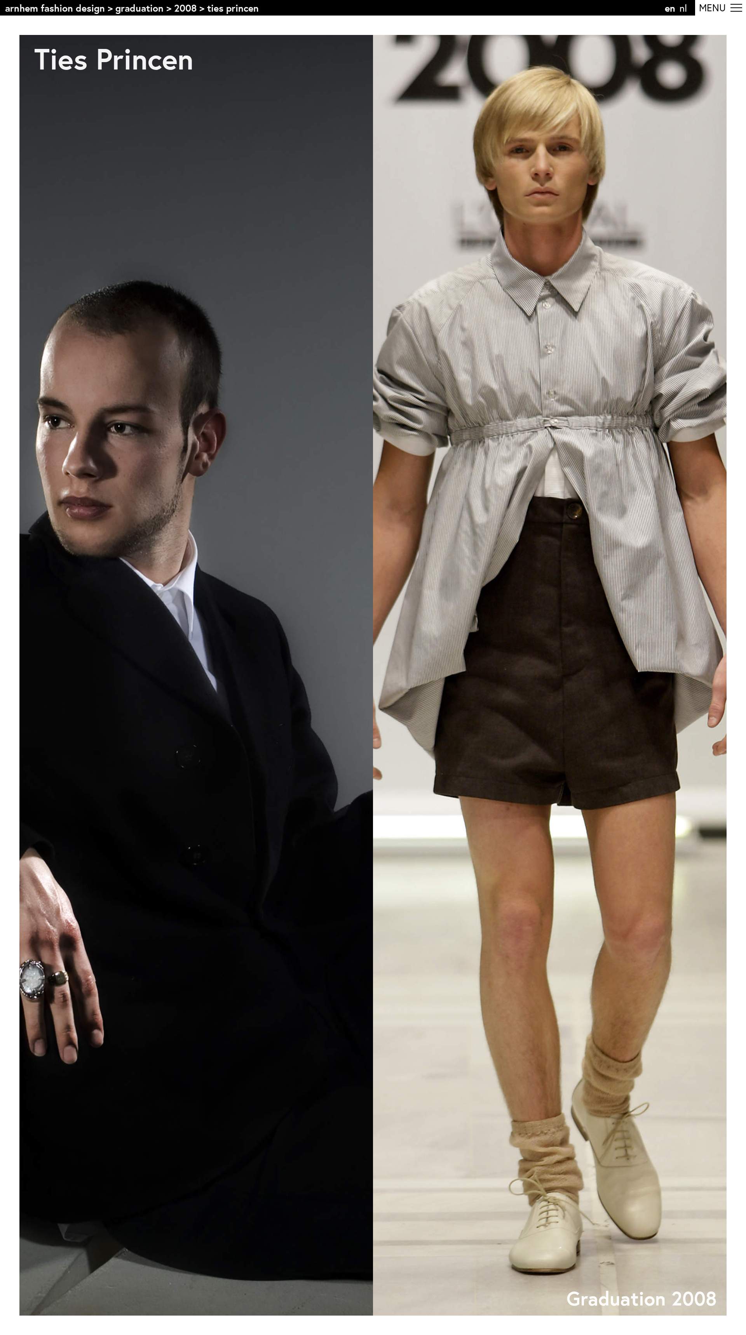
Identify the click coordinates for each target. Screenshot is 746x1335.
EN (670, 7)
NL (683, 8)
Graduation (139, 7)
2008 (185, 7)
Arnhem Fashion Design (55, 7)
